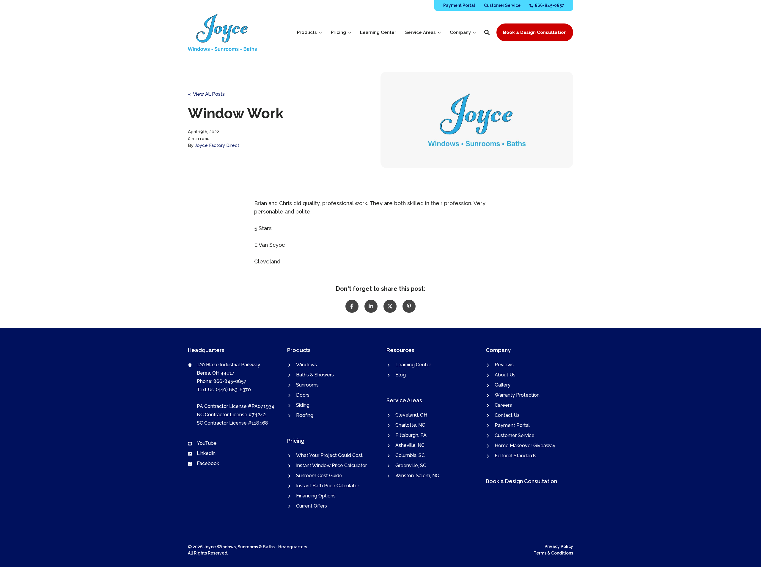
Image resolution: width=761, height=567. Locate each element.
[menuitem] (459, 5)
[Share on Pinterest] (409, 306)
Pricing (338, 32)
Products (307, 32)
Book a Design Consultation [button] (535, 32)
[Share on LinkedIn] (371, 306)
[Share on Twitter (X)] (390, 306)
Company (460, 32)
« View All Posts (206, 94)
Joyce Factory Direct (217, 145)
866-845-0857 (229, 381)
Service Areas (420, 32)
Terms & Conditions (553, 553)
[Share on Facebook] (352, 306)
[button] (487, 32)
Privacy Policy (559, 546)
